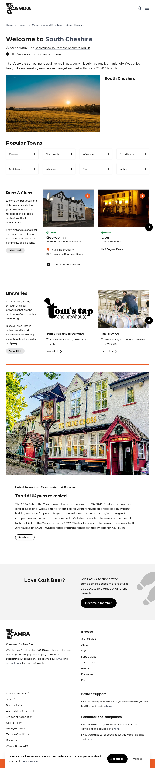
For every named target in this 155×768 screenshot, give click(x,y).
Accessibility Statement (20, 710)
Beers (84, 679)
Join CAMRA (88, 638)
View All (14, 250)
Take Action (88, 662)
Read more (24, 536)
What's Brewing (15, 745)
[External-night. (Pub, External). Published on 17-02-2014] (123, 231)
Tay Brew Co (110, 333)
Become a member (98, 603)
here (109, 705)
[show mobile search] (139, 8)
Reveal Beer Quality (62, 249)
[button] (149, 227)
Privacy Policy (14, 704)
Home (9, 24)
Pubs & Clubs (88, 656)
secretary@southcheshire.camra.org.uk (62, 47)
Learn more (29, 761)
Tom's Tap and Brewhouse (65, 333)
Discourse (12, 739)
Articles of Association (19, 716)
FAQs (59, 658)
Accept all (117, 758)
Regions (22, 24)
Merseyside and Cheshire (47, 24)
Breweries (87, 673)
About (84, 644)
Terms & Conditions (17, 734)
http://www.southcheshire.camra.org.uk (37, 54)
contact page (14, 662)
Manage (138, 758)
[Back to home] (18, 8)
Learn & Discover (16, 693)
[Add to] (87, 196)
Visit (83, 650)
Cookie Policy (14, 722)
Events (85, 668)
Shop (9, 699)
